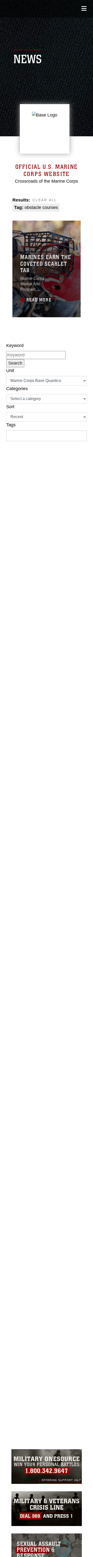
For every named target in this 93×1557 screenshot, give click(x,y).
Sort (10, 406)
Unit (10, 370)
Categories (17, 388)
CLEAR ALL (44, 200)
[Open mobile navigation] (84, 8)
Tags (11, 424)
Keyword (15, 345)
